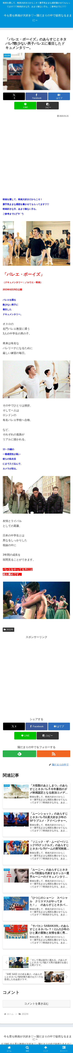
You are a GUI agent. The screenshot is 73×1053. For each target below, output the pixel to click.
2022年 (9, 629)
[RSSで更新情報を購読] (53, 753)
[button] (48, 105)
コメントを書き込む (36, 1003)
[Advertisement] (36, 156)
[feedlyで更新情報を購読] (19, 753)
